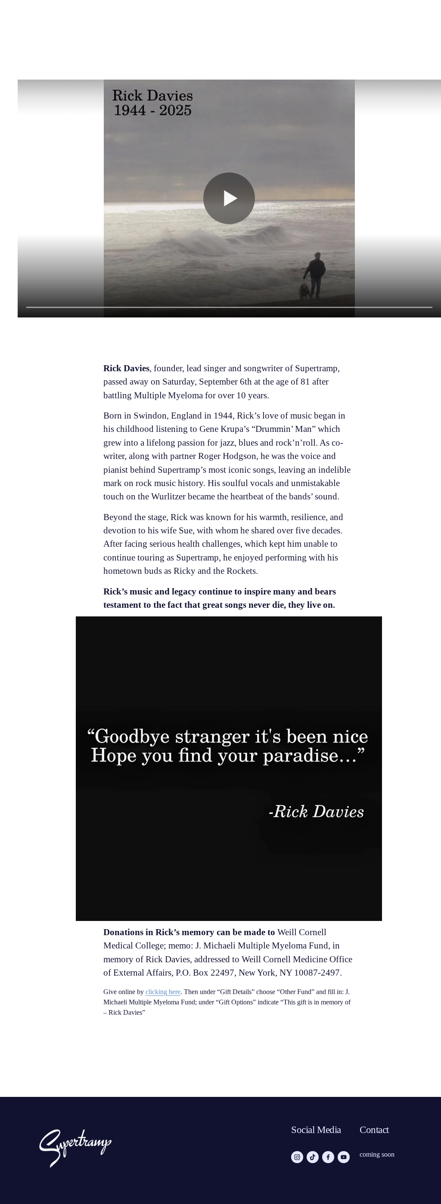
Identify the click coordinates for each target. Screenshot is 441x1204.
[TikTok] (313, 1157)
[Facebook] (328, 1157)
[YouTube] (344, 1157)
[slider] (229, 307)
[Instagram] (297, 1157)
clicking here (163, 991)
